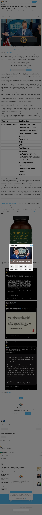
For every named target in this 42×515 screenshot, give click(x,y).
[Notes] (25, 267)
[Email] (21, 267)
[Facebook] (16, 267)
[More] (30, 267)
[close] (31, 245)
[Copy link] (12, 267)
